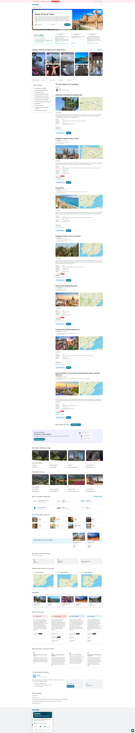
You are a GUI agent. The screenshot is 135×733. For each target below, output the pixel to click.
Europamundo (64, 221)
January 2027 (72, 637)
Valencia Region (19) (90, 467)
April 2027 (89, 637)
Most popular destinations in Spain (41, 90)
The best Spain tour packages (40, 88)
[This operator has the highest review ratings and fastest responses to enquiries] (74, 123)
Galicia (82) (34, 465)
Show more (35, 629)
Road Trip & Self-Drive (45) (73, 491)
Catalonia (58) (34, 467)
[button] (79, 129)
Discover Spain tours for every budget (42, 97)
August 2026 (35, 633)
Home (33, 7)
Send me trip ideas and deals (41, 723)
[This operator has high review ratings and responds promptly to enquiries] (69, 221)
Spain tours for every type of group (41, 99)
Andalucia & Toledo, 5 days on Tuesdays (92, 43)
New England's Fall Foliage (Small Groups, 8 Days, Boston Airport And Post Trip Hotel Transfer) (50, 699)
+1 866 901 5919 (99, 1)
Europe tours (36, 7)
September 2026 (54, 633)
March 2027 (89, 633)
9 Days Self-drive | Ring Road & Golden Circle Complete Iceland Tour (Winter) (46, 701)
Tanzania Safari (35, 695)
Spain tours (40, 7)
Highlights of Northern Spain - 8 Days (62, 43)
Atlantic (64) (70, 465)
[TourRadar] (35, 4)
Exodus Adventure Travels (66, 123)
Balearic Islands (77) (54, 465)
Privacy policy (49, 729)
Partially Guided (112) (54, 491)
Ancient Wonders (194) (54, 489)
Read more (37, 22)
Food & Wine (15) (35, 489)
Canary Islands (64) (89, 465)
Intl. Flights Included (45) (90, 491)
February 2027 (72, 640)
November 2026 (54, 640)
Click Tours (64, 173)
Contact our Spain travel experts (41, 110)
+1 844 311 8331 (89, 685)
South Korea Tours (35, 697)
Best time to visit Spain (39, 105)
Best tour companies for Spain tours (42, 94)
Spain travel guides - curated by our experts (41, 108)
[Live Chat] (132, 730)
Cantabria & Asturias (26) (72, 467)
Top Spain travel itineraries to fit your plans (43, 101)
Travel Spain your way (39, 92)
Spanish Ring (73, 43)
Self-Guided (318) (35, 491)
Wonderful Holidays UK (66, 408)
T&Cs (45, 729)
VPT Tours (64, 271)
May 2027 (89, 640)
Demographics (38, 103)
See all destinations (65, 218)
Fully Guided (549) (71, 489)
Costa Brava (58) (53, 467)
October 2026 (53, 637)
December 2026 (72, 633)
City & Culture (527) (89, 489)
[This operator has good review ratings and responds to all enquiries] (68, 173)
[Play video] (38, 64)
